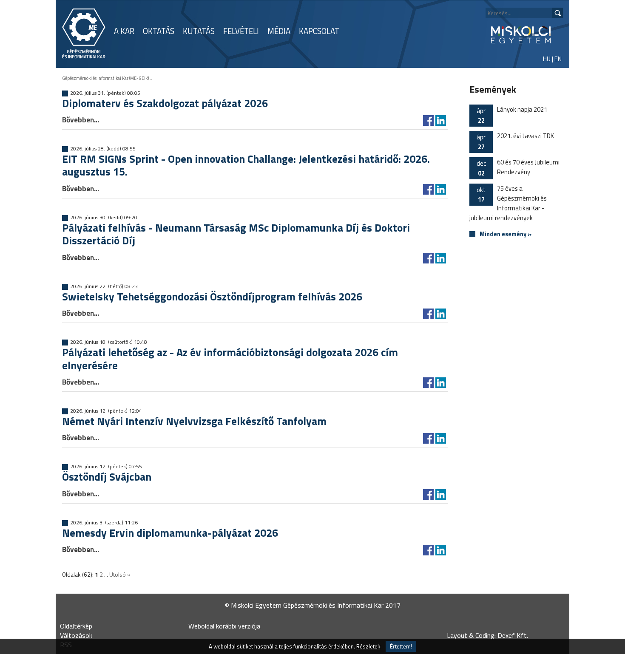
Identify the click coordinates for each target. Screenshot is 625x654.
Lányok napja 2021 (512, 115)
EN (558, 59)
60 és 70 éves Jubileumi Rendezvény (518, 167)
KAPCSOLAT (319, 31)
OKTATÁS (158, 31)
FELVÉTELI (241, 31)
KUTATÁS (199, 31)
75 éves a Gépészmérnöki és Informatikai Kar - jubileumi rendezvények (508, 203)
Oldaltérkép (76, 626)
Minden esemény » (505, 234)
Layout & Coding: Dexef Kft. (487, 635)
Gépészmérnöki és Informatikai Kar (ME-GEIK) (105, 78)
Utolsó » (120, 574)
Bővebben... (80, 119)
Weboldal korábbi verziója (224, 626)
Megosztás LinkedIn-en (440, 120)
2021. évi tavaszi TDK (515, 141)
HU (547, 59)
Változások (76, 635)
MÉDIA (278, 31)
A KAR (124, 31)
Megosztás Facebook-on (428, 120)
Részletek (368, 646)
